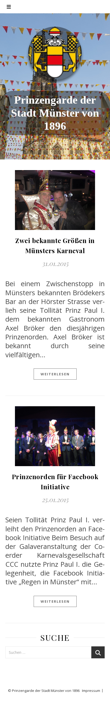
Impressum (91, 690)
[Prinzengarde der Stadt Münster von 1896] (55, 53)
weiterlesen (55, 374)
